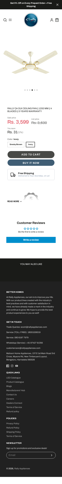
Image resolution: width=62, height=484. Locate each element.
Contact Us (11, 394)
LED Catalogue (13, 378)
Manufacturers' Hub (15, 390)
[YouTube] (16, 365)
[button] (25, 90)
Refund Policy (12, 428)
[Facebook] (7, 365)
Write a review (31, 240)
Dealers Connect (14, 403)
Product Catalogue (15, 382)
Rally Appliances (22, 468)
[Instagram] (12, 365)
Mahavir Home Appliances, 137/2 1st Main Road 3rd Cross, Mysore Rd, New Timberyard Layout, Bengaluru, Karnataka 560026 (30, 356)
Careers (10, 399)
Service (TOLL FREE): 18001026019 (23, 332)
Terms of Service (14, 407)
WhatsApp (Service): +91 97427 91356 (24, 343)
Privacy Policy (12, 423)
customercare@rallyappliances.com (23, 348)
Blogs (9, 386)
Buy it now (31, 163)
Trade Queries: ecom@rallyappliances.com (26, 327)
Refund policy (12, 411)
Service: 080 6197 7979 (17, 337)
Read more (13, 201)
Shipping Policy (13, 432)
